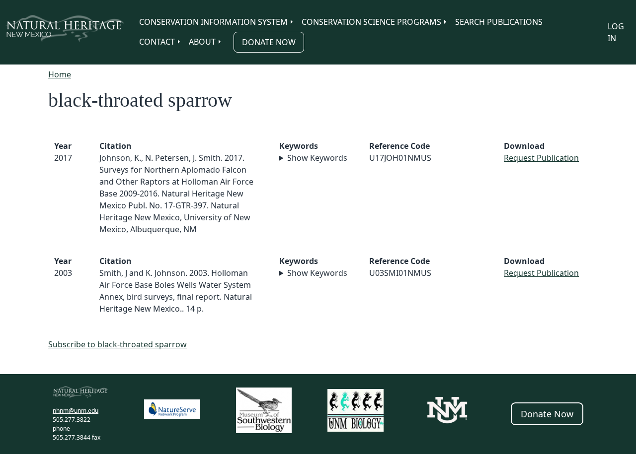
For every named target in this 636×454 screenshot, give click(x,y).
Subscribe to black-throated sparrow (117, 344)
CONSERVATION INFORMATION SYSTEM (213, 21)
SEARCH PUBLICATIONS (499, 21)
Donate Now (269, 42)
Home (59, 74)
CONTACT (157, 41)
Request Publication (541, 157)
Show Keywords (317, 157)
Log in (616, 32)
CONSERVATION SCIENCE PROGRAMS (371, 21)
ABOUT (202, 41)
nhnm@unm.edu (75, 410)
